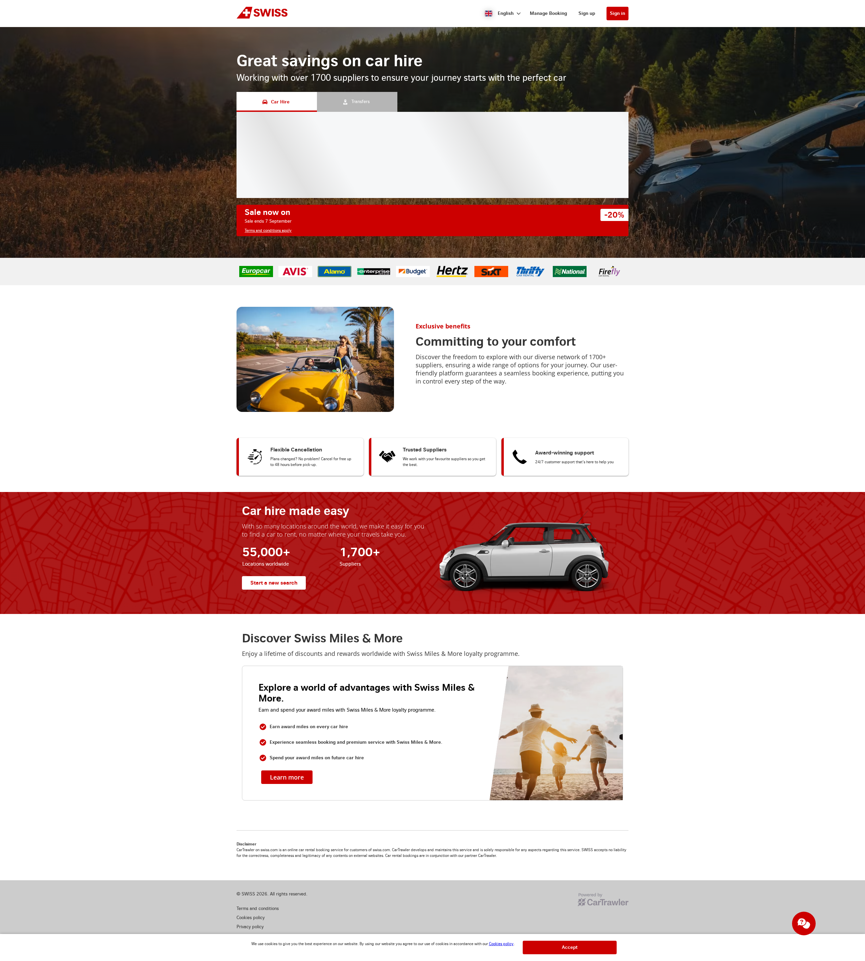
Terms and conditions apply (268, 230)
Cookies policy (501, 944)
